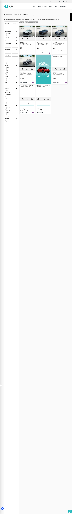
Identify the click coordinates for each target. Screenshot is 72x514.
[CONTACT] (71, 18)
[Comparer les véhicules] (33, 43)
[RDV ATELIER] (71, 16)
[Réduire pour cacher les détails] (17, 31)
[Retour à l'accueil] (8, 6)
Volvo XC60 (22, 42)
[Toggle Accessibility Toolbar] (2, 508)
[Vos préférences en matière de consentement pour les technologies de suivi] (1, 385)
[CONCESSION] (71, 14)
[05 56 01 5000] (71, 20)
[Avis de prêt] (45, 50)
